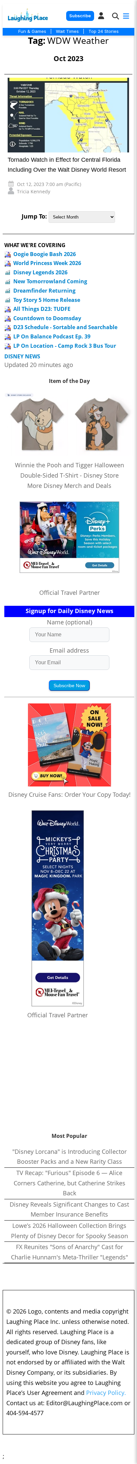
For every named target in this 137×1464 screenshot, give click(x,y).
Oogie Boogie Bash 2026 (44, 254)
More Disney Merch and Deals (69, 486)
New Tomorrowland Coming (50, 281)
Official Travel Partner (69, 592)
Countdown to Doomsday (47, 318)
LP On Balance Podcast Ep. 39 (51, 336)
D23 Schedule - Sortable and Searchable (65, 327)
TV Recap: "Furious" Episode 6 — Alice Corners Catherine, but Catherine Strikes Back (69, 1183)
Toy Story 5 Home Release (46, 300)
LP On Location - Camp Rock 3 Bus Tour (64, 345)
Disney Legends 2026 (40, 272)
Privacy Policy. (106, 1393)
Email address (69, 650)
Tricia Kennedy (33, 191)
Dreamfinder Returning (44, 290)
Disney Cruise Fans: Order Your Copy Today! (69, 794)
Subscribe (80, 15)
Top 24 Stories (103, 31)
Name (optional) (69, 622)
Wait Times (67, 31)
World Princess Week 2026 (47, 263)
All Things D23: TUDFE (41, 309)
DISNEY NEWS (22, 356)
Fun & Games (32, 31)
